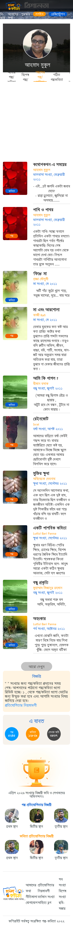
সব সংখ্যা (62, 882)
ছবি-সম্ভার (62, 905)
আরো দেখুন (37, 666)
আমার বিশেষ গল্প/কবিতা (25, 77)
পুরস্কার (25, 14)
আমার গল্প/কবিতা (11, 77)
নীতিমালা (31, 897)
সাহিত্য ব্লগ (44, 902)
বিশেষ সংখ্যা (62, 894)
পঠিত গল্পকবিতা (57, 77)
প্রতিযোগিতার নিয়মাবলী (21, 705)
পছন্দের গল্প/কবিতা (40, 77)
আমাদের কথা (13, 16)
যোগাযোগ (31, 902)
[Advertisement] (36, 120)
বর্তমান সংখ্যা (46, 897)
